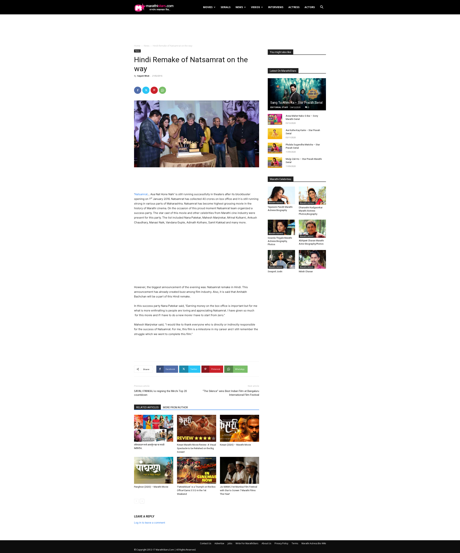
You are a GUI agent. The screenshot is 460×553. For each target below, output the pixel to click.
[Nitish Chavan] (312, 259)
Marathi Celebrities (280, 179)
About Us (266, 543)
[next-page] (142, 501)
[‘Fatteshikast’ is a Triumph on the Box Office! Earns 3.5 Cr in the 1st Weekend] (196, 470)
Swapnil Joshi (275, 271)
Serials (226, 7)
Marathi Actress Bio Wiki (314, 543)
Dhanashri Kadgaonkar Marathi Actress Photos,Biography (311, 210)
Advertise (219, 543)
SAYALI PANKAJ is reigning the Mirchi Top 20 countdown (160, 392)
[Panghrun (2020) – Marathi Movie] (153, 470)
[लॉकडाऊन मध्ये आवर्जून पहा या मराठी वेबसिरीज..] (153, 428)
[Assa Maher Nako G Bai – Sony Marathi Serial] (275, 119)
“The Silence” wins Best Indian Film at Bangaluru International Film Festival (231, 392)
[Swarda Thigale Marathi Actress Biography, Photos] (281, 227)
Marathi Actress (276, 202)
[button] (321, 7)
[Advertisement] (230, 29)
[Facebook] (137, 90)
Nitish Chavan (306, 271)
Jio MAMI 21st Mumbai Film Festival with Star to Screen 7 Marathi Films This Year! (238, 490)
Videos (255, 7)
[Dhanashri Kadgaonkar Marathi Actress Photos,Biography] (312, 196)
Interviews (275, 7)
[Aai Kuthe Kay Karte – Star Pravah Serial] (275, 133)
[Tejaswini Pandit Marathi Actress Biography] (281, 195)
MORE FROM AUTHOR (175, 407)
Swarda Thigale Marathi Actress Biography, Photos (280, 241)
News (239, 7)
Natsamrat (141, 194)
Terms (295, 543)
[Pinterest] (154, 90)
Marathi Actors (306, 236)
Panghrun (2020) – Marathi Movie (151, 486)
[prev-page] (136, 501)
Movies (208, 7)
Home (137, 45)
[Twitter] (146, 90)
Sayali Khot (143, 75)
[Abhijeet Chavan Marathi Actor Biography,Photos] (312, 229)
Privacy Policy (281, 543)
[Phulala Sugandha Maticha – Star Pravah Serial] (275, 148)
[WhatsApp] (162, 90)
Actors (310, 7)
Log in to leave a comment (149, 522)
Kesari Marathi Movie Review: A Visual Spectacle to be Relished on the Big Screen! (196, 448)
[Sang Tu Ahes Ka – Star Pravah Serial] (297, 94)
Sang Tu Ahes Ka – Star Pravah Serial (296, 102)
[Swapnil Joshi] (281, 259)
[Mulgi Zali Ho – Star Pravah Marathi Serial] (275, 162)
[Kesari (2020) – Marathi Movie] (239, 428)
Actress (294, 7)
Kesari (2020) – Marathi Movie (235, 444)
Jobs (230, 543)
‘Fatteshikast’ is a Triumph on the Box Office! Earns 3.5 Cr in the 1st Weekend (196, 490)
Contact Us (205, 543)
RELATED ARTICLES (147, 407)
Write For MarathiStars (247, 543)
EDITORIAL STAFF (279, 107)
